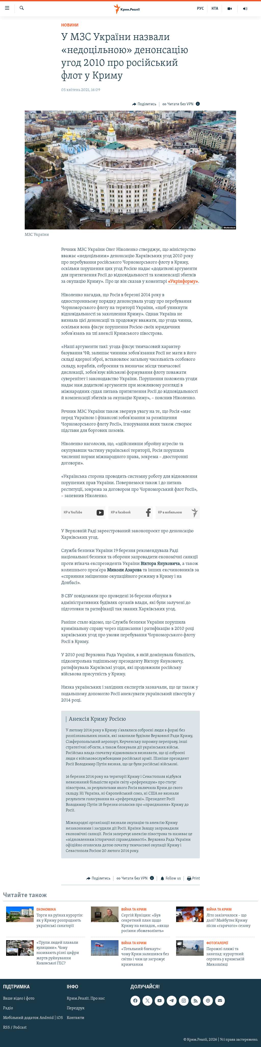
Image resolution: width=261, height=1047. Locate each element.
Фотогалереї (217, 943)
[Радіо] (245, 8)
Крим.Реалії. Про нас (86, 999)
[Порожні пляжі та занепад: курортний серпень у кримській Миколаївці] (190, 948)
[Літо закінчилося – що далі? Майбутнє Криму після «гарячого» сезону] (190, 914)
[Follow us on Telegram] (171, 1001)
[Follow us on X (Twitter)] (147, 1001)
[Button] (144, 104)
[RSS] (196, 1001)
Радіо (8, 1008)
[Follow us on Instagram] (184, 1001)
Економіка (46, 910)
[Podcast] (208, 1001)
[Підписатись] (220, 1001)
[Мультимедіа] (230, 8)
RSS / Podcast (15, 1028)
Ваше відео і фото (18, 999)
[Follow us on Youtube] (159, 1001)
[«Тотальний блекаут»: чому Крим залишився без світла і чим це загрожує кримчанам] (105, 948)
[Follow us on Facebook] (135, 1001)
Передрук (76, 1008)
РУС (200, 9)
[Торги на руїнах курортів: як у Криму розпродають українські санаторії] (20, 914)
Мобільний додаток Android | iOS (33, 1018)
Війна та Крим (134, 910)
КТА (215, 9)
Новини (70, 25)
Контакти (75, 1018)
